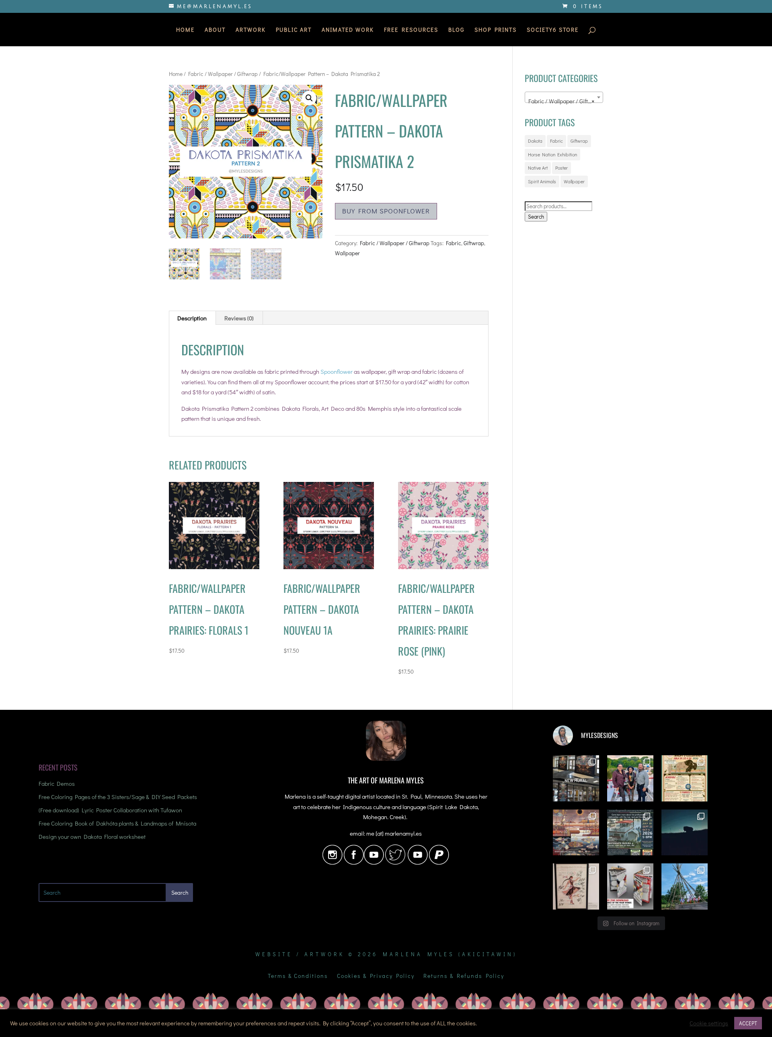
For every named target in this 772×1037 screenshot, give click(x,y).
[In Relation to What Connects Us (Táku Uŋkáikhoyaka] (576, 778)
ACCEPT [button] (748, 1023)
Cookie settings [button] (709, 1023)
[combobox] (564, 97)
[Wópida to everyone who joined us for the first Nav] (630, 778)
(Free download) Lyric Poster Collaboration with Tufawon (110, 810)
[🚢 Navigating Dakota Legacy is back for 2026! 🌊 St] (630, 833)
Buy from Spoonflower (386, 210)
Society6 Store (553, 30)
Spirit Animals (542, 181)
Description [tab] (192, 318)
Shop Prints (495, 30)
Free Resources (411, 30)
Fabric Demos (57, 783)
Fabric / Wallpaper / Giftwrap (223, 74)
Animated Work (348, 30)
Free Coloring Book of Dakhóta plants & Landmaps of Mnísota (117, 823)
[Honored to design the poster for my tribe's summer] (684, 778)
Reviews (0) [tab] (239, 318)
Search (536, 216)
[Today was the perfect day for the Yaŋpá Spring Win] (684, 886)
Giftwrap (474, 243)
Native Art (538, 167)
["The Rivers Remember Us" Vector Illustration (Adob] (576, 833)
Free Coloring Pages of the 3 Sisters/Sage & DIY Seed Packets (118, 797)
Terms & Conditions (298, 976)
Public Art (294, 30)
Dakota (535, 140)
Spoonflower (336, 371)
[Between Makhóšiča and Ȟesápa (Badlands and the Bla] (684, 833)
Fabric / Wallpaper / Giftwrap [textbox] (564, 101)
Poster (561, 167)
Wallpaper (347, 253)
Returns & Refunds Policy (463, 976)
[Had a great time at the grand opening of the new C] (576, 886)
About (215, 30)
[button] (309, 98)
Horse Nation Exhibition (552, 154)
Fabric (453, 243)
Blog (456, 30)
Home (185, 30)
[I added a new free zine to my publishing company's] (630, 886)
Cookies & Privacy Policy (376, 976)
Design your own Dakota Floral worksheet (92, 836)
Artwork (251, 30)
